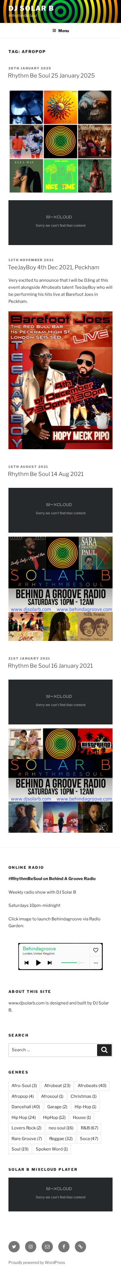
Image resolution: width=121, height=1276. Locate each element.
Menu (63, 30)
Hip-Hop (85, 1106)
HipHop (54, 1117)
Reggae (61, 1138)
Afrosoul (52, 1096)
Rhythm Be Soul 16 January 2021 (50, 665)
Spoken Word (52, 1149)
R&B (89, 1127)
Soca (89, 1138)
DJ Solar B (31, 8)
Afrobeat (57, 1085)
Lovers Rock (26, 1127)
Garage (57, 1106)
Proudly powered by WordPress (36, 1262)
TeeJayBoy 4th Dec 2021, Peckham (53, 267)
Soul (20, 1149)
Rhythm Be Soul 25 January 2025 (51, 75)
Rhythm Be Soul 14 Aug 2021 (46, 474)
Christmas (84, 1096)
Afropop (23, 1096)
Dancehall (26, 1106)
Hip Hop (24, 1117)
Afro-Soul (24, 1085)
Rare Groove (27, 1138)
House (82, 1117)
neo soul (61, 1127)
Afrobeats (92, 1085)
